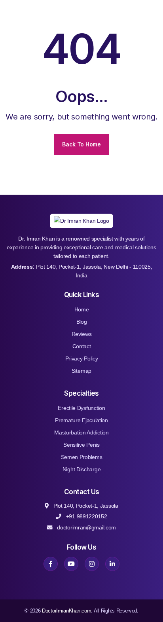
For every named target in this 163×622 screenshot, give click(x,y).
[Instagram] (92, 564)
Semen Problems (81, 457)
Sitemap (81, 371)
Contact (81, 346)
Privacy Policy (81, 358)
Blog (81, 322)
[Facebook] (51, 564)
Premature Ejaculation (81, 420)
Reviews (82, 334)
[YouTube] (71, 564)
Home (81, 309)
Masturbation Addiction (81, 432)
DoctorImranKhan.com (66, 611)
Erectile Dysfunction (81, 408)
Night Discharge (82, 469)
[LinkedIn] (112, 564)
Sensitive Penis (81, 445)
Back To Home (81, 144)
